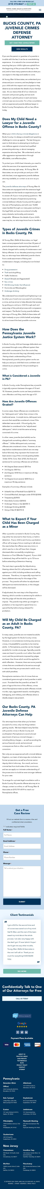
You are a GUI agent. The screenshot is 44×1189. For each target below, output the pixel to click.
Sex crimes (8, 281)
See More (22, 971)
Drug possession (10, 269)
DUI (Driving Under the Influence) (17, 285)
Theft (6, 272)
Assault (7, 278)
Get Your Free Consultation (22, 43)
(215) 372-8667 (16, 4)
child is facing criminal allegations (24, 134)
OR (29, 4)
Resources (23, 1183)
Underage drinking (11, 291)
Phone (6, 852)
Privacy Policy (32, 1183)
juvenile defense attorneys (16, 186)
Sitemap (17, 1183)
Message (7, 863)
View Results (22, 49)
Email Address (9, 841)
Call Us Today (22, 999)
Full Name (7, 829)
